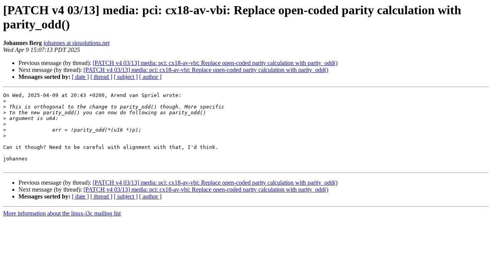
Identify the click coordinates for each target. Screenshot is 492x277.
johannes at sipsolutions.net (76, 43)
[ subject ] (126, 76)
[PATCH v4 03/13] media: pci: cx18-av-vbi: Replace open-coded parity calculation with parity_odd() (215, 63)
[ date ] (80, 76)
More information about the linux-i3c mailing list (62, 213)
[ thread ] (101, 76)
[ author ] (150, 76)
